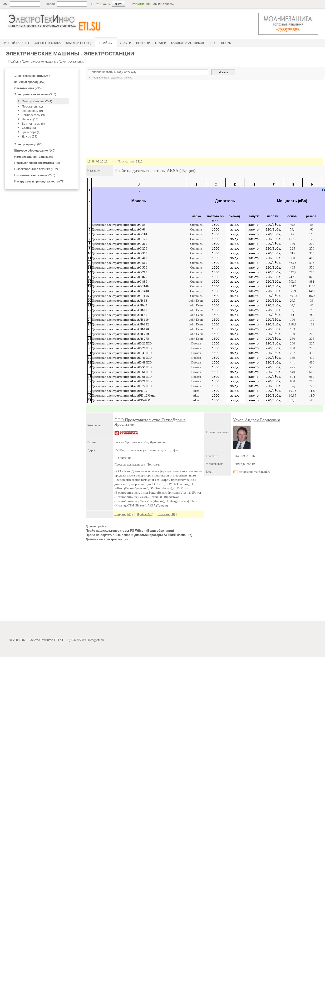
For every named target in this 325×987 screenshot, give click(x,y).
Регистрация (141, 4)
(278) (34, 175)
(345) (35, 94)
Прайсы (13, 61)
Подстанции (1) (32, 106)
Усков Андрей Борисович (256, 419)
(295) (28, 88)
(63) (34, 156)
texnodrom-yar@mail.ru (254, 471)
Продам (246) (123, 514)
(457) (29, 82)
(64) (28, 144)
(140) (34, 150)
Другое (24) (29, 136)
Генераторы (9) (32, 111)
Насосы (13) (30, 119)
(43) (37, 163)
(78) (39, 181)
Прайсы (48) (145, 514)
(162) (36, 169)
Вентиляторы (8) (33, 123)
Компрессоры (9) (33, 115)
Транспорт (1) (31, 132)
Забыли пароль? (163, 4)
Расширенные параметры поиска (111, 77)
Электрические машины (39, 61)
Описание (124, 458)
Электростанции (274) (37, 101)
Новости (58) (166, 514)
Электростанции (71, 61)
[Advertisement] (204, 583)
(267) (32, 76)
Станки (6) (29, 128)
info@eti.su (96, 640)
